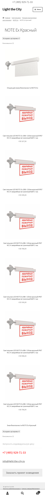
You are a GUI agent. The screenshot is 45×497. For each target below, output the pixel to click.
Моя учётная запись (7, 493)
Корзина (34, 491)
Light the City (12, 9)
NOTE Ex (15, 20)
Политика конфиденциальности (12, 488)
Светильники (16, 18)
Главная (7, 18)
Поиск (22, 493)
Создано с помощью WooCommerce (31, 488)
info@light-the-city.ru (14, 461)
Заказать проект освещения (22, 472)
